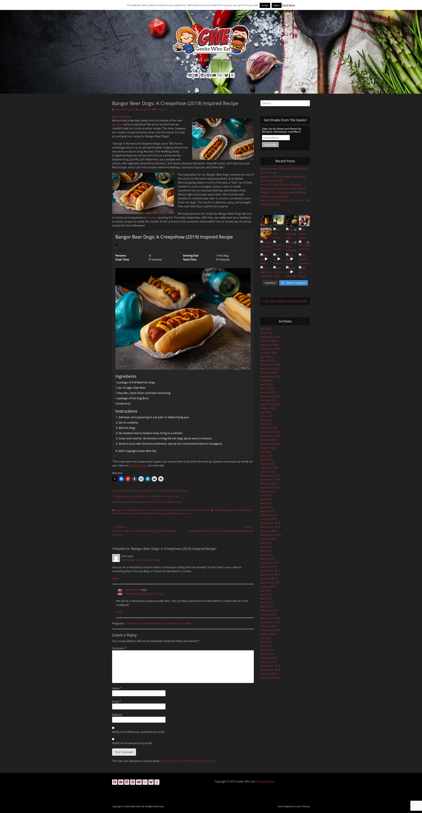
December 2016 (270, 618)
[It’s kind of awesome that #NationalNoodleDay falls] (291, 220)
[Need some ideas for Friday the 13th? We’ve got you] (291, 271)
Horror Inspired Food (152, 510)
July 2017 (265, 590)
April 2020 (266, 460)
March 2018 (267, 559)
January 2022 (268, 392)
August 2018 (268, 539)
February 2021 (269, 428)
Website (117, 715)
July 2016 (265, 638)
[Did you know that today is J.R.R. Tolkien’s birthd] (279, 233)
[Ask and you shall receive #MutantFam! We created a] (279, 271)
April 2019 (266, 507)
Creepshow (219, 510)
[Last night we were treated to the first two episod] (291, 233)
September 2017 (270, 582)
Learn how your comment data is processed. (188, 761)
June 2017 (266, 594)
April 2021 (266, 424)
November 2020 (270, 436)
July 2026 (265, 329)
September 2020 (270, 444)
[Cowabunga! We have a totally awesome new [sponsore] (266, 233)
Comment (119, 648)
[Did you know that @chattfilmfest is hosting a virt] (304, 271)
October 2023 (268, 352)
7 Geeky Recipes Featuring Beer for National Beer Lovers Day (145, 496)
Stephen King (184, 513)
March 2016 (267, 654)
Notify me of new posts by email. (132, 743)
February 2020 (269, 467)
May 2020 (266, 456)
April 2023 (266, 356)
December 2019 (270, 475)
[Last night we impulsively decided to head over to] (266, 271)
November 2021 (270, 396)
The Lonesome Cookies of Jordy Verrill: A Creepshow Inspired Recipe (149, 490)
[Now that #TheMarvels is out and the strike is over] (291, 246)
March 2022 (267, 388)
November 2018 (270, 527)
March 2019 (267, 511)
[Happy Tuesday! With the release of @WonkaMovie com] (266, 246)
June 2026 (266, 333)
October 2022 (268, 372)
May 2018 (266, 551)
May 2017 (266, 598)
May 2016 (266, 646)
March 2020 (267, 463)
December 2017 (270, 571)
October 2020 (268, 440)
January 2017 (268, 614)
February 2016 (269, 658)
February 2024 (269, 345)
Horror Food (118, 513)
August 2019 (268, 491)
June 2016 (266, 642)
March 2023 (267, 360)
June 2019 (266, 499)
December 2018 (270, 523)
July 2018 (265, 543)
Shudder (117, 124)
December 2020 (270, 432)
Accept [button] (265, 5)
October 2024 (268, 341)
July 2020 (265, 452)
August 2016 (268, 634)
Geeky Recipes (134, 510)
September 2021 (270, 404)
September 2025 (270, 337)
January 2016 (268, 662)
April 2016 (266, 650)
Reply (115, 578)
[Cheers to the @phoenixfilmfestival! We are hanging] (279, 246)
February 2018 (269, 563)
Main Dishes (170, 510)
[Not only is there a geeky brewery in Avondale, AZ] (279, 259)
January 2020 (268, 471)
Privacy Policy (265, 781)
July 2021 (265, 412)
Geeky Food (120, 510)
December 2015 (270, 666)
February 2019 (269, 515)
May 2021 (266, 420)
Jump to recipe (121, 116)
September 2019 (270, 487)
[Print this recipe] (116, 245)
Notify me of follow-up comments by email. (138, 732)
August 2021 (268, 408)
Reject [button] (277, 5)
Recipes (181, 510)
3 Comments (161, 109)
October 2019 (268, 483)
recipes (163, 513)
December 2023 (270, 349)
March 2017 (267, 606)
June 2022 (266, 380)
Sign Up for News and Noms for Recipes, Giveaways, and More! (281, 130)
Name (117, 688)
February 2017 (269, 610)
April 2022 (266, 384)
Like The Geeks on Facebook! (285, 301)
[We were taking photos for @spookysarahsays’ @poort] (304, 233)
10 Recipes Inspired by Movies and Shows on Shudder (158, 623)
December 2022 (270, 364)
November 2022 (270, 368)
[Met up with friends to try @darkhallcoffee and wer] (304, 220)
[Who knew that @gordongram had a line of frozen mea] (266, 259)
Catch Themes (303, 806)
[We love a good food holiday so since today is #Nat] (279, 220)
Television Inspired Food (198, 510)
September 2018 (270, 535)
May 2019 (266, 503)
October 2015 (268, 674)
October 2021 (268, 400)
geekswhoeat (144, 109)
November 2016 (270, 622)
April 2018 (266, 555)
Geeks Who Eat (137, 806)
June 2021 (266, 416)
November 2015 (270, 670)
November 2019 (270, 479)
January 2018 (268, 567)
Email (116, 701)
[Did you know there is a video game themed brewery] (291, 259)
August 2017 (268, 586)
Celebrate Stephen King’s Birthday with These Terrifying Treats (146, 501)
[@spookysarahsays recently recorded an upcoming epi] (304, 246)
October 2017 (268, 578)
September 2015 (270, 678)
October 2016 (268, 626)
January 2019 (268, 519)
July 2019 (265, 495)
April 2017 (266, 602)
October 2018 (268, 531)
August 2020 (268, 448)
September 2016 (270, 630)
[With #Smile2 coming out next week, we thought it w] (266, 220)
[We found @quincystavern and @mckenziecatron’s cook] (304, 259)
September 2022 (270, 376)
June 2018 (266, 547)
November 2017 (270, 574)
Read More (288, 5)
